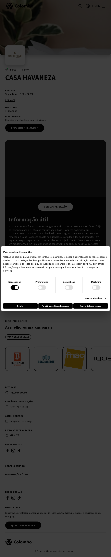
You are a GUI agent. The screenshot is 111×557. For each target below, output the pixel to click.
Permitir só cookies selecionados (55, 306)
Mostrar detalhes (93, 298)
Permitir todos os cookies (90, 306)
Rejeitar (20, 306)
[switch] (42, 287)
